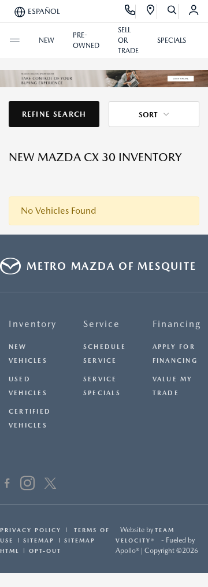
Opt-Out (45, 550)
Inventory (33, 323)
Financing (177, 323)
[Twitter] (50, 485)
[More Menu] (14, 40)
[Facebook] (7, 485)
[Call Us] (130, 11)
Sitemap (38, 540)
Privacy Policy (30, 529)
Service (101, 323)
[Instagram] (27, 485)
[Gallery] (104, 78)
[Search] (172, 11)
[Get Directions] (151, 11)
